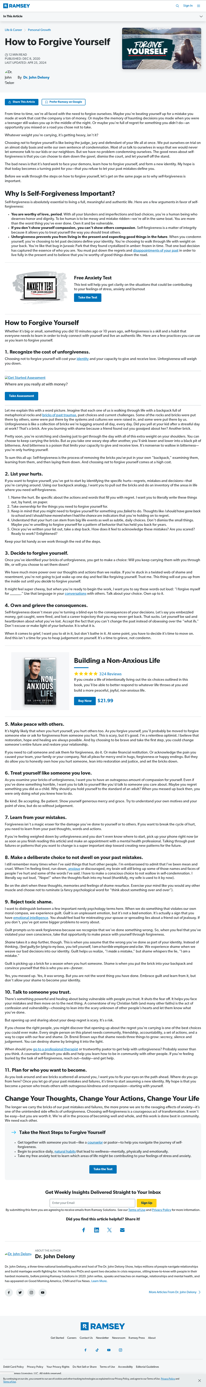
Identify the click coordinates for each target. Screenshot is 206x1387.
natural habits (65, 1152)
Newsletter (102, 1338)
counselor (95, 1143)
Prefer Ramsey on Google (65, 102)
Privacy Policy (161, 1210)
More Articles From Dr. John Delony (173, 1292)
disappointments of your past (155, 251)
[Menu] (198, 6)
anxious (74, 869)
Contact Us (86, 1338)
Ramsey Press (137, 1338)
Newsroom (118, 1338)
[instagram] (31, 1293)
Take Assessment (21, 396)
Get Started (57, 1338)
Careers (71, 1338)
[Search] (177, 6)
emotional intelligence (30, 918)
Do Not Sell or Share (85, 1367)
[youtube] (43, 1293)
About (152, 1338)
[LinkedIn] (96, 1230)
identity (83, 359)
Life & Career (13, 30)
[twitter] (20, 1293)
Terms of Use (136, 1210)
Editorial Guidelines (147, 1367)
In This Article (13, 16)
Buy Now (85, 701)
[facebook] (9, 1293)
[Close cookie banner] (199, 1380)
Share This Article (24, 102)
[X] (109, 1230)
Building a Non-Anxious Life (117, 661)
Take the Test (87, 297)
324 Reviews (110, 674)
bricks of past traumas (59, 415)
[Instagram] (120, 1350)
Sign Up (146, 1203)
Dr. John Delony (36, 78)
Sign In (188, 5)
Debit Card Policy (13, 1367)
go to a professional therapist (55, 1049)
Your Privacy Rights (57, 1367)
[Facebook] (84, 1230)
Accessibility (125, 1367)
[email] (122, 1230)
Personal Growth (39, 30)
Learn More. (99, 1281)
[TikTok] (97, 1350)
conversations (75, 594)
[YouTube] (109, 1350)
